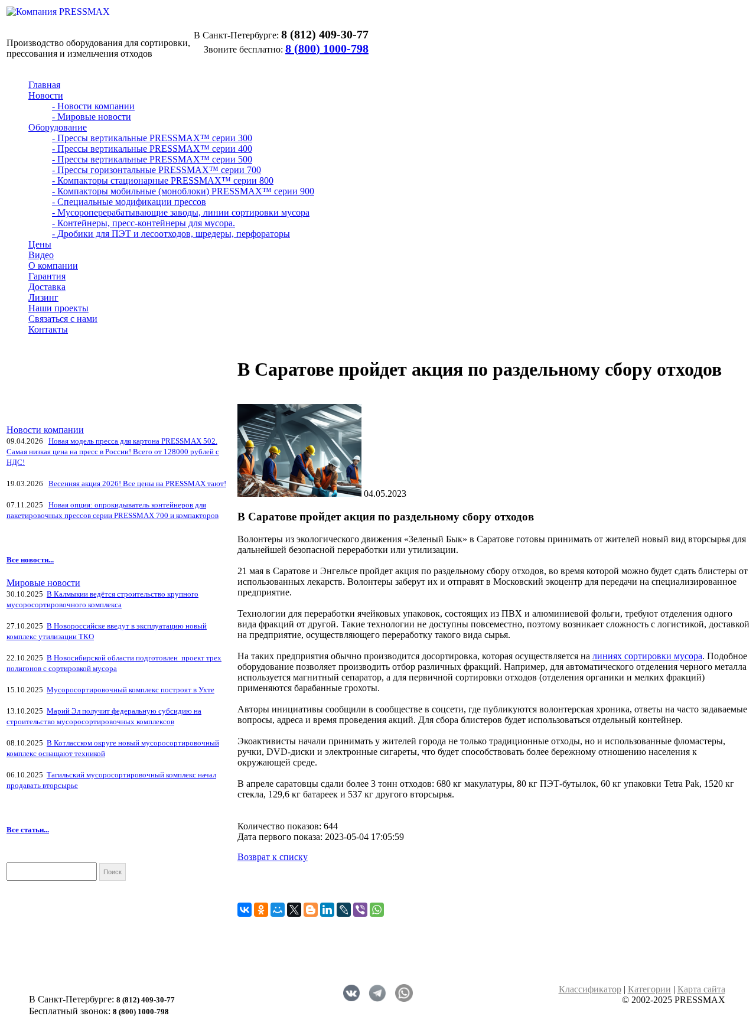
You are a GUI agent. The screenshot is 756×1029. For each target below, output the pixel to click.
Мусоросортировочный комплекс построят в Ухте (130, 689)
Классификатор (590, 989)
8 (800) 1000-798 (327, 48)
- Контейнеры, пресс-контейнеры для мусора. (143, 223)
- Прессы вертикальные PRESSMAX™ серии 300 (152, 138)
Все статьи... (27, 829)
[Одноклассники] (261, 910)
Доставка (47, 287)
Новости (45, 95)
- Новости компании (93, 106)
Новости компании (45, 430)
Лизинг (43, 297)
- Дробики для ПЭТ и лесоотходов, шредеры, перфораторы (171, 234)
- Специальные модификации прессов (129, 202)
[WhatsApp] (377, 910)
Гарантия (47, 276)
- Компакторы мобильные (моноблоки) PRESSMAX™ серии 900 (183, 191)
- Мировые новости (91, 117)
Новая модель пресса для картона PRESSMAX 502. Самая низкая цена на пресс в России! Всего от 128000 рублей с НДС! (112, 452)
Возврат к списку (272, 857)
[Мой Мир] (278, 910)
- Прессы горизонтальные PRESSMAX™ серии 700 (156, 170)
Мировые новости (43, 583)
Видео (41, 255)
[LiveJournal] (344, 910)
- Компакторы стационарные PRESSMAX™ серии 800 (162, 180)
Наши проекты (58, 308)
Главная (44, 85)
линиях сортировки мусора (647, 656)
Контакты (48, 329)
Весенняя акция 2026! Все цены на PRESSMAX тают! (137, 483)
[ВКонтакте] (244, 910)
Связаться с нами (62, 319)
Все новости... (30, 559)
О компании (53, 265)
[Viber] (360, 910)
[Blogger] (311, 910)
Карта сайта (701, 989)
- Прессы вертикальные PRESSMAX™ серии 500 (152, 159)
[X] (294, 910)
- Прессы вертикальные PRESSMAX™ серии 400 (152, 149)
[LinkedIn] (327, 910)
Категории (649, 989)
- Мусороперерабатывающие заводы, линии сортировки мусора (180, 212)
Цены (39, 244)
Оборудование (57, 127)
